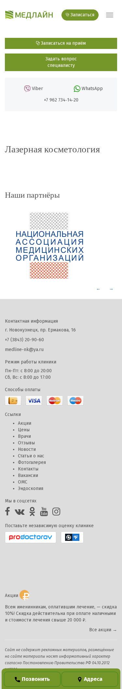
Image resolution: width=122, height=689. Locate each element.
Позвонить (36, 679)
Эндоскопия (30, 488)
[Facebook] (7, 513)
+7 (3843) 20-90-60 (24, 340)
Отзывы (26, 443)
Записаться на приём (63, 43)
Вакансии (28, 475)
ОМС (22, 482)
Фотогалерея (32, 462)
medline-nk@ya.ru (24, 349)
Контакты (28, 469)
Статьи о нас (31, 456)
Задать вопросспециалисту (61, 62)
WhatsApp (92, 88)
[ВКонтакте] (19, 513)
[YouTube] (44, 513)
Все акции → (103, 630)
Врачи (24, 436)
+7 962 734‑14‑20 (61, 100)
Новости (27, 449)
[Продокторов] (30, 537)
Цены (24, 430)
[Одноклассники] (32, 513)
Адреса (93, 679)
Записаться (81, 15)
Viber (37, 88)
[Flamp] (72, 537)
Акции (24, 423)
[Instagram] (56, 513)
